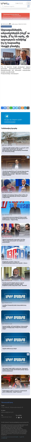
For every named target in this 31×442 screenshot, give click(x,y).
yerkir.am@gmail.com (7, 412)
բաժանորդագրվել (10, 122)
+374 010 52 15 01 (6, 417)
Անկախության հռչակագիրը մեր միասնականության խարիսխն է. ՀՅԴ (12, 14)
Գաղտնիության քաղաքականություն (9, 436)
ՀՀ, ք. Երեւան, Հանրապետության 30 (12, 407)
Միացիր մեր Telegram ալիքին (13, 119)
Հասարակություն (17, 15)
